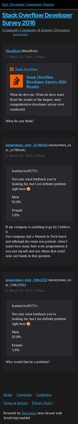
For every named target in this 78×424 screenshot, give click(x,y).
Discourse (29, 413)
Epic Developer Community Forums (28, 4)
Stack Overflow (26, 69)
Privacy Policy (42, 403)
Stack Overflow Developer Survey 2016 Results (46, 82)
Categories (24, 395)
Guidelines (44, 395)
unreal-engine (20, 34)
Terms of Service (15, 403)
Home (7, 395)
